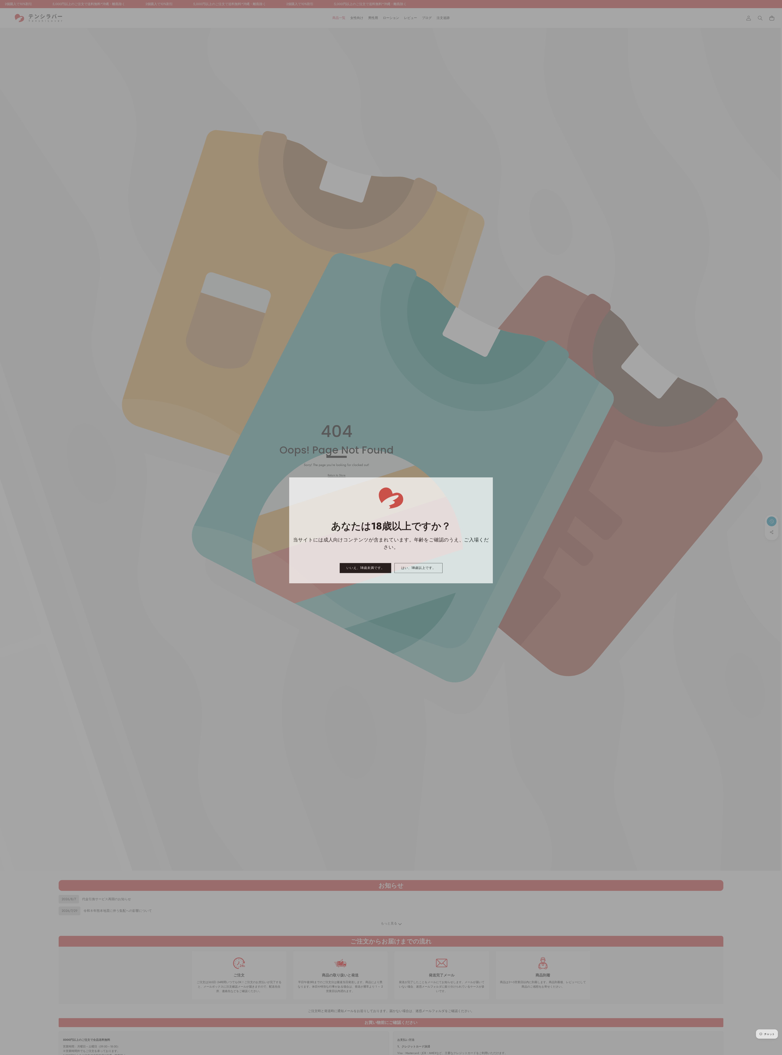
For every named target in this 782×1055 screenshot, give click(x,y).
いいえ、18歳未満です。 (365, 565)
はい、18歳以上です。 (418, 565)
